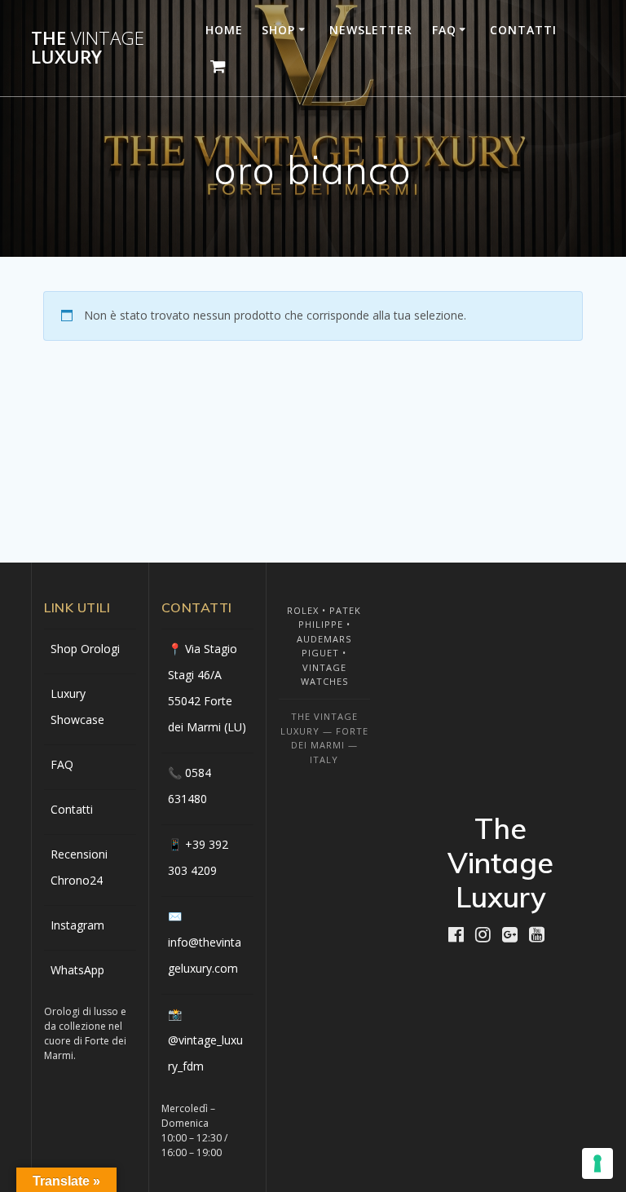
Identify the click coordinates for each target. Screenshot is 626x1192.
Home (224, 30)
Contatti (523, 30)
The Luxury (87, 47)
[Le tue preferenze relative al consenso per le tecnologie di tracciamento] (597, 1163)
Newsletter (370, 30)
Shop (278, 30)
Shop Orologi (85, 648)
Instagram (77, 925)
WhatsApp (77, 970)
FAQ (444, 30)
